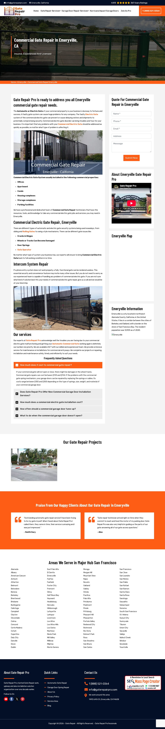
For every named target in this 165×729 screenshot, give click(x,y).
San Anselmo (88, 641)
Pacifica (86, 595)
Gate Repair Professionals (106, 723)
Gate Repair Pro (33, 340)
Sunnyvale (124, 621)
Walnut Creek (125, 637)
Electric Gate (91, 114)
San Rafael (124, 585)
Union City (124, 628)
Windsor (123, 641)
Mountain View (89, 576)
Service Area (52, 701)
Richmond (87, 628)
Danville (14, 641)
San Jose (123, 572)
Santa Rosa (124, 595)
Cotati (13, 631)
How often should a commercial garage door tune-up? (48, 409)
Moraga (86, 569)
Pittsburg (87, 611)
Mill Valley (51, 637)
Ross (85, 637)
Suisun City (124, 618)
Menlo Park (51, 634)
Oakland (86, 585)
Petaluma (87, 602)
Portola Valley (89, 621)
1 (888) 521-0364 (151, 11)
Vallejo (122, 634)
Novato (86, 582)
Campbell (15, 611)
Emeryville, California (40, 3)
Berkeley (14, 595)
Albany (14, 572)
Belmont (14, 585)
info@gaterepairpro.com (16, 3)
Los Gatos (51, 628)
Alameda (14, 569)
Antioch (14, 579)
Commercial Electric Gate (70, 124)
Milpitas (50, 644)
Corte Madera (16, 628)
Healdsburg (51, 602)
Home (36, 11)
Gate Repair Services (50, 11)
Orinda (86, 592)
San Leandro (125, 576)
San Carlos (87, 647)
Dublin (13, 647)
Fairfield (50, 582)
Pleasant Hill (88, 615)
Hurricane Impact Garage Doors (104, 11)
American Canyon (18, 576)
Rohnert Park (88, 634)
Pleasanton (88, 618)
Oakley (86, 589)
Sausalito (123, 602)
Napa (85, 579)
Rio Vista (87, 631)
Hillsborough (52, 608)
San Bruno (87, 644)
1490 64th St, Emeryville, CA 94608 (104, 699)
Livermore (51, 618)
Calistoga (15, 608)
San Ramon (124, 589)
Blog (49, 706)
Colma (13, 621)
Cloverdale (15, 618)
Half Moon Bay (53, 595)
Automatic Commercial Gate (66, 344)
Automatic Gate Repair (57, 683)
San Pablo (124, 582)
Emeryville (22, 82)
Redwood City (89, 624)
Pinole (85, 608)
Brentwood (15, 598)
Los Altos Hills (52, 624)
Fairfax (50, 579)
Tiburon (123, 624)
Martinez (51, 631)
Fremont (51, 589)
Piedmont (87, 605)
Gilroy (49, 592)
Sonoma (123, 608)
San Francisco (125, 569)
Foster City (52, 585)
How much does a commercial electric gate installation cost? (51, 402)
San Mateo (124, 579)
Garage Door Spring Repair (58, 687)
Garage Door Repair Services (75, 11)
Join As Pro (126, 11)
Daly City (14, 637)
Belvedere (15, 589)
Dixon (13, 644)
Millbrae (50, 641)
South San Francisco (128, 611)
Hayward (51, 598)
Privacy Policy (53, 697)
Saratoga (123, 598)
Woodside (123, 644)
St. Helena (124, 615)
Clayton (14, 615)
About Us (51, 692)
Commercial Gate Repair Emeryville (42, 82)
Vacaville (123, 631)
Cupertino (15, 634)
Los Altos (51, 621)
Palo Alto (87, 598)
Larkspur (50, 615)
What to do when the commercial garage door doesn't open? (51, 415)
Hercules (50, 605)
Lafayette (51, 611)
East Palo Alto (53, 569)
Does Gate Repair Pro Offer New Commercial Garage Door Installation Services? (55, 394)
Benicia (14, 592)
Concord (14, 624)
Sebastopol (124, 605)
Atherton (15, 582)
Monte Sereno (53, 647)
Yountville (124, 647)
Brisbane (14, 602)
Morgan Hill (87, 572)
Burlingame (15, 605)
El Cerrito (51, 572)
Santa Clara (124, 592)
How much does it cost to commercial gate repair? (46, 365)
